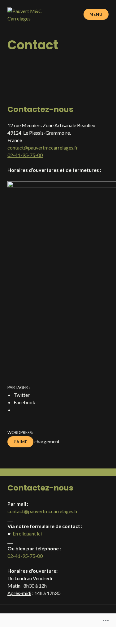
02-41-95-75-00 (25, 155)
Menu (95, 14)
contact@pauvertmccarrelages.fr (42, 147)
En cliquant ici (27, 533)
